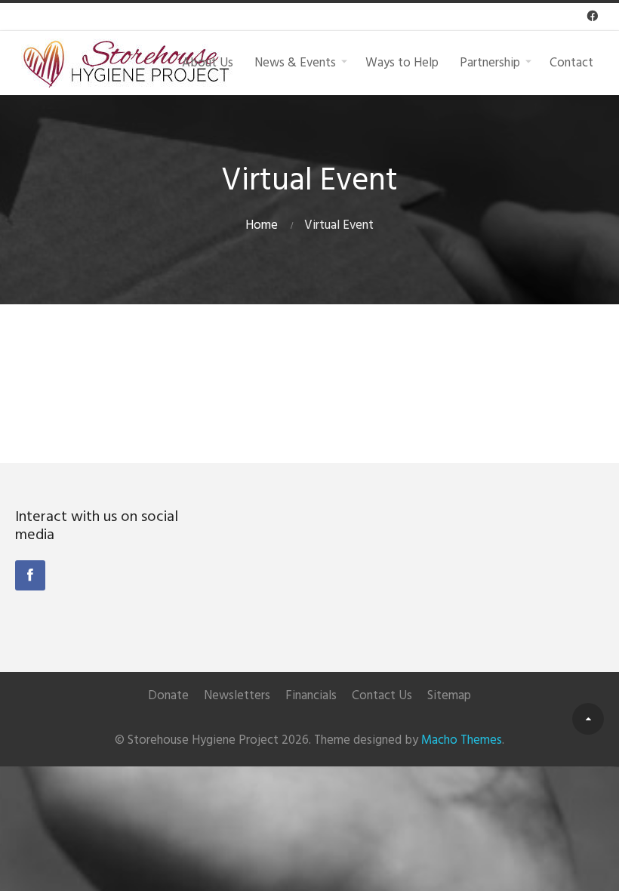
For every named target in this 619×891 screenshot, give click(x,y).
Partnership (490, 62)
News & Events (295, 62)
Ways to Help (402, 62)
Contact (571, 62)
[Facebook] (30, 575)
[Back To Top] (588, 719)
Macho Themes (461, 740)
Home (261, 225)
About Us (207, 62)
